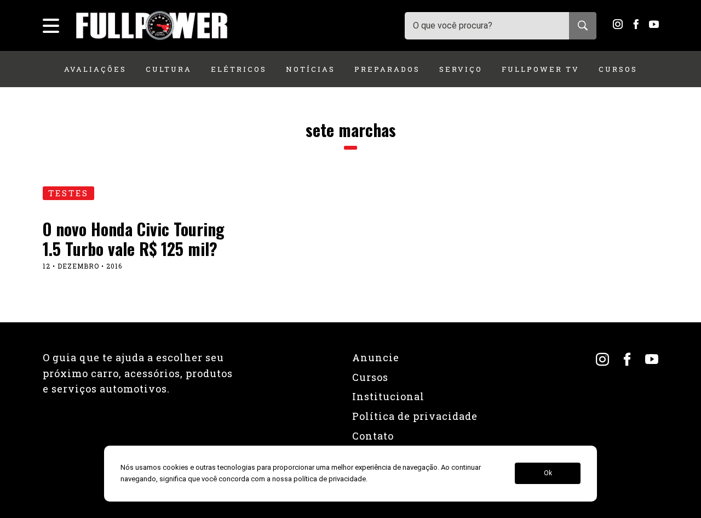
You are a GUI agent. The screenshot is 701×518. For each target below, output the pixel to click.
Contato (373, 435)
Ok (548, 473)
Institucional (388, 396)
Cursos (618, 69)
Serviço (460, 69)
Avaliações (95, 69)
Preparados (387, 69)
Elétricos (239, 69)
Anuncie (375, 357)
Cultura (169, 69)
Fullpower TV (540, 69)
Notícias (310, 69)
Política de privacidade (415, 416)
